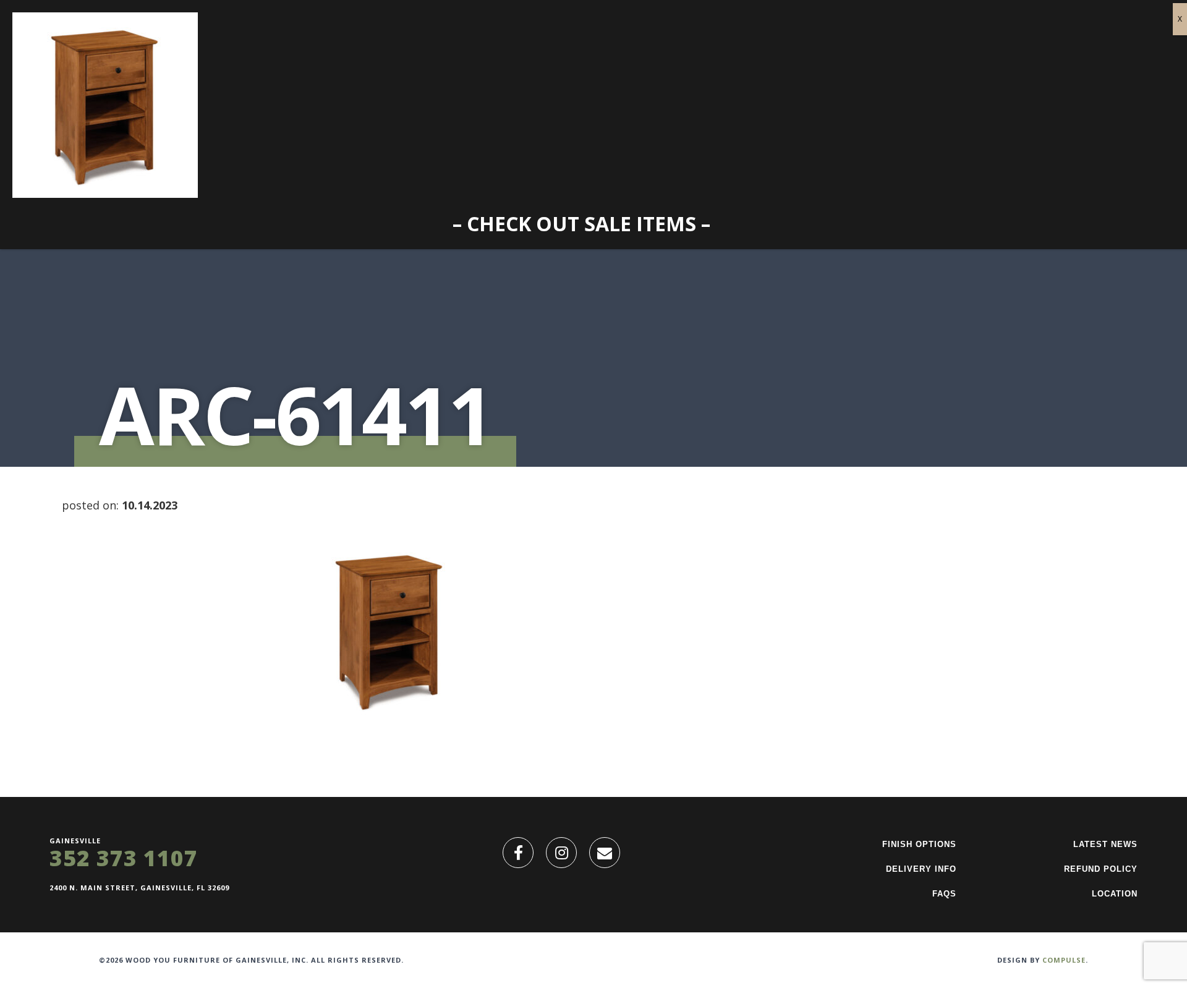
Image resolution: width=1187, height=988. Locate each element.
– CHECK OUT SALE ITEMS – (581, 223)
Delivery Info (921, 869)
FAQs (944, 893)
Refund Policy (1101, 869)
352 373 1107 (123, 858)
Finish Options (919, 844)
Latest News (1105, 844)
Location (1115, 893)
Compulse (1064, 960)
